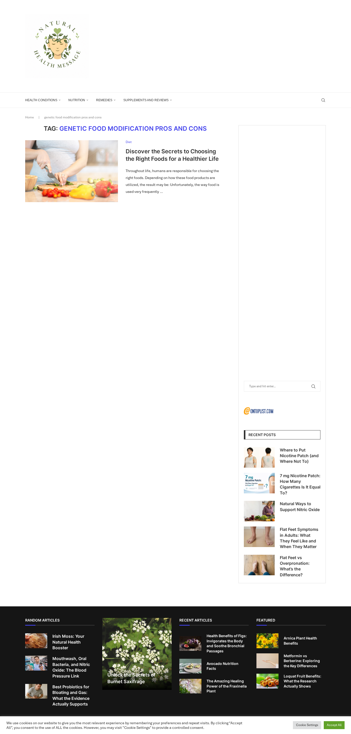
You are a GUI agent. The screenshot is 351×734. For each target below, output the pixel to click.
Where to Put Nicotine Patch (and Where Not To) (299, 455)
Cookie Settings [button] (307, 725)
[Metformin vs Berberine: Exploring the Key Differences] (267, 660)
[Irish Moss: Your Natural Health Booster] (36, 640)
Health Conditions (41, 100)
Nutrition (76, 100)
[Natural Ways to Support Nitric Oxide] (259, 511)
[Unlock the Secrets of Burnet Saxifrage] (137, 654)
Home (29, 117)
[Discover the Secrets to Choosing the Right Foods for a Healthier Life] (71, 171)
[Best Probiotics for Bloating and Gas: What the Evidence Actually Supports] (36, 691)
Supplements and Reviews (146, 100)
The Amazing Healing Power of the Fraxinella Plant (227, 686)
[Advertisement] (227, 46)
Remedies (104, 100)
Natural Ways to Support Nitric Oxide (300, 506)
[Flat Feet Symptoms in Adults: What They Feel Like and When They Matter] (259, 536)
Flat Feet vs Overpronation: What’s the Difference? (295, 566)
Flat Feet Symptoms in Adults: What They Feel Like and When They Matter (299, 538)
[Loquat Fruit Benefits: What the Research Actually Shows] (267, 681)
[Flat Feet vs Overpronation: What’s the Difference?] (259, 565)
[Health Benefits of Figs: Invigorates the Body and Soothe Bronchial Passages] (190, 643)
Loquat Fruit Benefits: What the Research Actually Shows (302, 681)
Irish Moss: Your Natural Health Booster (68, 642)
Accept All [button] (334, 725)
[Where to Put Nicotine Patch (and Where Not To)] (259, 457)
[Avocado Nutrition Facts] (190, 666)
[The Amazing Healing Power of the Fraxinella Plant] (190, 686)
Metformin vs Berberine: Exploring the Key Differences (302, 661)
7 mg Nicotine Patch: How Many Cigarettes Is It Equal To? (300, 484)
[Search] (323, 100)
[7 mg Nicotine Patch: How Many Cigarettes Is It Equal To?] (259, 483)
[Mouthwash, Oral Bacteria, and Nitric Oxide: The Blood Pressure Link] (36, 663)
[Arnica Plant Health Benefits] (267, 640)
